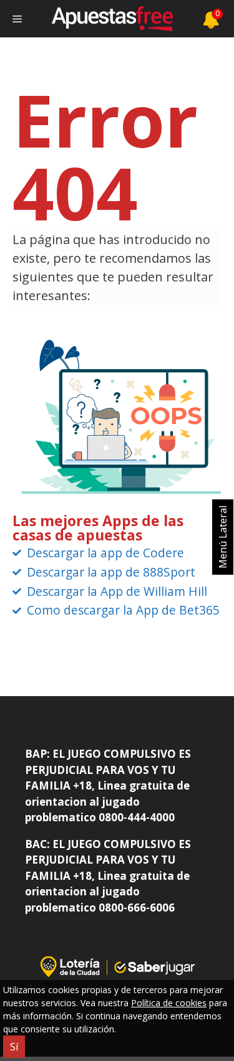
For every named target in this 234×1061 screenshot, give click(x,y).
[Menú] (17, 18)
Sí (14, 1047)
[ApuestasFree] (112, 18)
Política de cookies (169, 1003)
